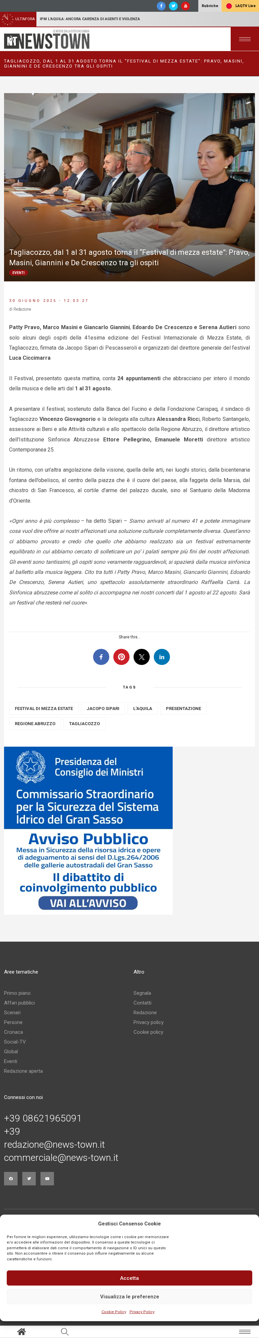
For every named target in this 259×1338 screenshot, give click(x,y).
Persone (13, 1022)
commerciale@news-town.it (61, 1158)
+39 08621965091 (43, 1118)
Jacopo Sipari (103, 708)
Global (11, 1052)
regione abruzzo (35, 723)
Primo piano (17, 993)
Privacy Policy (142, 1312)
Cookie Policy (114, 1312)
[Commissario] (129, 831)
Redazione (145, 1013)
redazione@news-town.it (54, 1145)
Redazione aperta (23, 1071)
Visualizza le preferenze (129, 1297)
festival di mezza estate (44, 708)
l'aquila (142, 708)
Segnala (142, 993)
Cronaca (13, 1032)
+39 (12, 1132)
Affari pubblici (19, 1003)
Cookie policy (148, 1032)
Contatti (142, 1003)
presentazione (183, 708)
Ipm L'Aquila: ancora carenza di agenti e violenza (90, 19)
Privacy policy (149, 1022)
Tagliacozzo (84, 723)
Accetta (129, 1278)
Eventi (10, 1061)
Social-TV (15, 1042)
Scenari (12, 1013)
